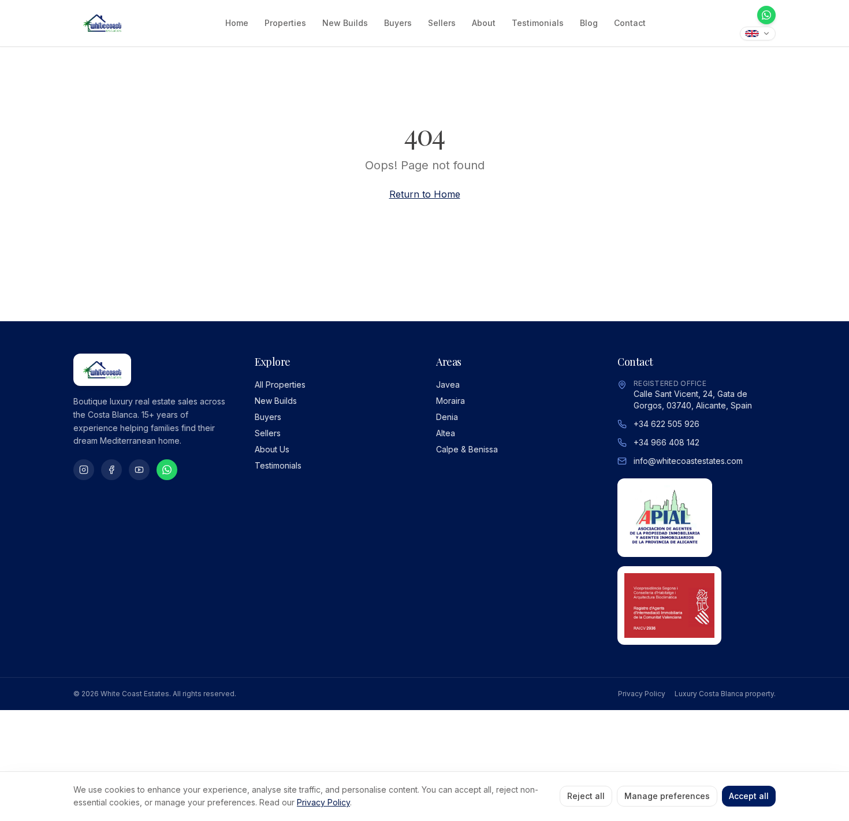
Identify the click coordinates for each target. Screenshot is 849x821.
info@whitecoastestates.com (688, 461)
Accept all (749, 796)
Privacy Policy (641, 693)
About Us (272, 449)
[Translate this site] (758, 33)
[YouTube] (139, 469)
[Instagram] (83, 469)
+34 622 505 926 (666, 424)
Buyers (398, 23)
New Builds (345, 23)
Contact (630, 23)
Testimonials (538, 23)
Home (236, 23)
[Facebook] (111, 469)
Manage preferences (667, 796)
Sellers (442, 23)
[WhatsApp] (766, 15)
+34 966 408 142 (666, 442)
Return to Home (424, 194)
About (484, 23)
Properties (285, 23)
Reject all (586, 796)
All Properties (280, 384)
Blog (589, 23)
